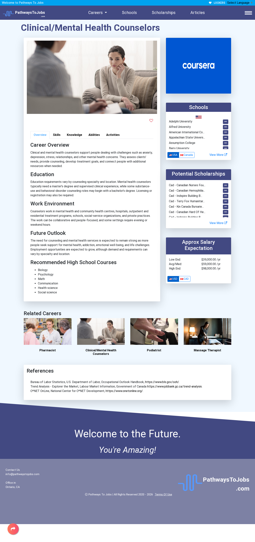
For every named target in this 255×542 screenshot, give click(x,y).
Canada (188, 154)
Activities (113, 135)
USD (174, 278)
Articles (197, 12)
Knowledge (74, 135)
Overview (40, 135)
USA (174, 154)
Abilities (94, 135)
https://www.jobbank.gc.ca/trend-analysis (174, 386)
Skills (56, 135)
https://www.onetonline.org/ (124, 391)
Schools (129, 12)
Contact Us (13, 470)
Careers (96, 12)
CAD (186, 278)
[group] (181, 155)
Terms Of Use (163, 494)
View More (216, 155)
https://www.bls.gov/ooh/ (162, 382)
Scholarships (163, 12)
